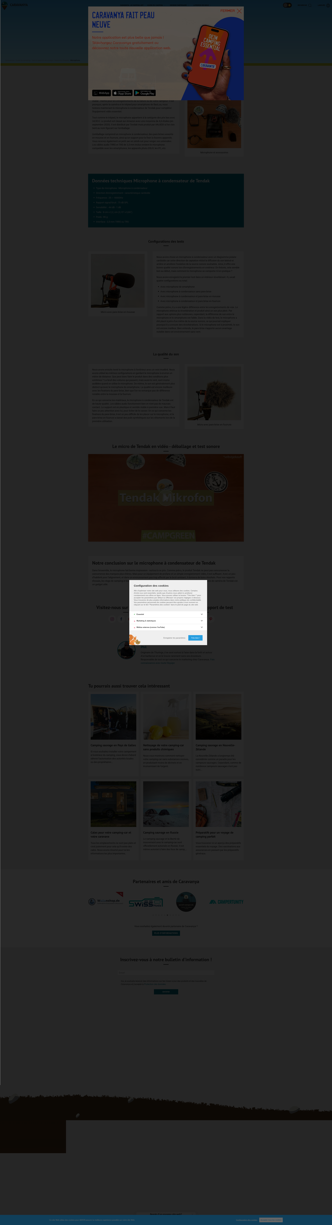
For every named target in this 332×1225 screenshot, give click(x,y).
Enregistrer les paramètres (174, 638)
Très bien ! (195, 638)
